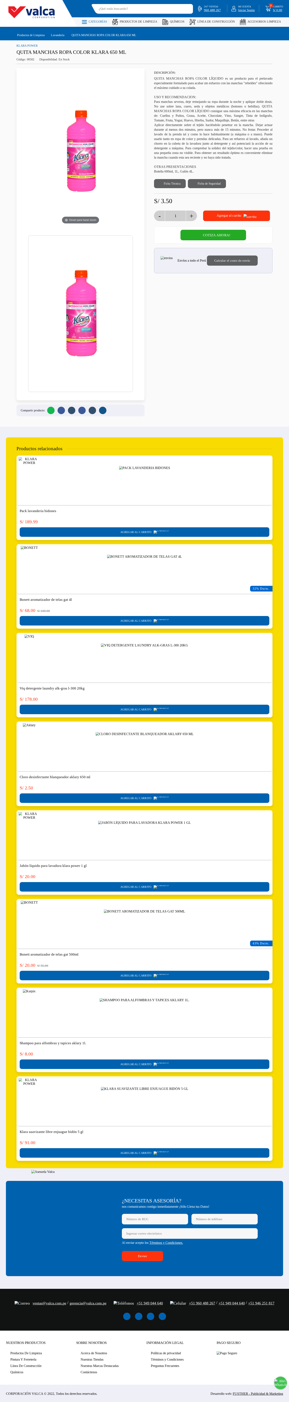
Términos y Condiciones (167, 1359)
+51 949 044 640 (150, 1303)
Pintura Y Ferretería (23, 1359)
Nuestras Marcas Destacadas (100, 1366)
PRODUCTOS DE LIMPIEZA (138, 21)
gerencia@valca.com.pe (88, 1303)
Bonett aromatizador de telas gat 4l (46, 600)
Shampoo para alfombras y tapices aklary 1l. (53, 1043)
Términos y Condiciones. (166, 1242)
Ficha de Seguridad (209, 183)
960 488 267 (212, 10)
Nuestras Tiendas (92, 1359)
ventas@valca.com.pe (49, 1303)
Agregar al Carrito (136, 532)
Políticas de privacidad (166, 1353)
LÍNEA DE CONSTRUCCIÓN (216, 21)
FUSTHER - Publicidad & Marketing (258, 1393)
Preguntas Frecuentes (165, 1366)
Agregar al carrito (229, 215)
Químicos (177, 21)
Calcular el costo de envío (232, 260)
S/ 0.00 (277, 10)
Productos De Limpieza (26, 1353)
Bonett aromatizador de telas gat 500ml (49, 954)
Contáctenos (89, 1372)
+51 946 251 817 (261, 1303)
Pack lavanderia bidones (38, 511)
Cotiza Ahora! (216, 235)
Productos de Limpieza (31, 35)
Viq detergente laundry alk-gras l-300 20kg (52, 688)
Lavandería (57, 35)
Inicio (8, 35)
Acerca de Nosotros (94, 1353)
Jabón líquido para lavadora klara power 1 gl (53, 866)
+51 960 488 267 (202, 1303)
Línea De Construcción (25, 1366)
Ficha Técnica (171, 183)
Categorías (98, 21)
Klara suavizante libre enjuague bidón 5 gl (51, 1132)
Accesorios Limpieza (264, 21)
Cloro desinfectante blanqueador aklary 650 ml (55, 777)
